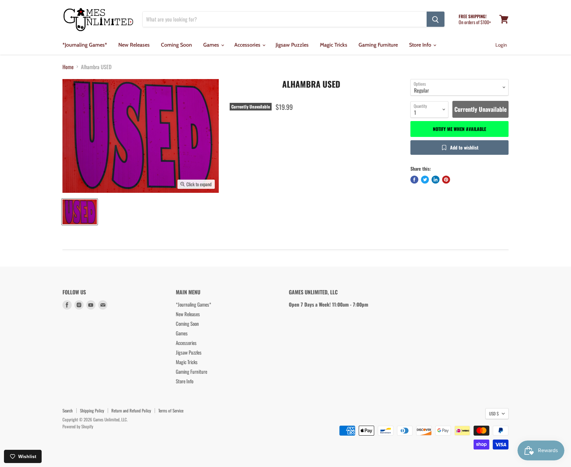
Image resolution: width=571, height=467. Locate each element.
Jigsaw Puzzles (292, 45)
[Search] (435, 19)
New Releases (134, 45)
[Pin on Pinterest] (446, 180)
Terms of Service (170, 410)
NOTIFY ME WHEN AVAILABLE (459, 128)
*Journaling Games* (84, 45)
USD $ (494, 413)
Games (211, 45)
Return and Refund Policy (131, 410)
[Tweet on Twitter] (425, 180)
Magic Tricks (333, 45)
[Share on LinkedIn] (435, 180)
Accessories (248, 45)
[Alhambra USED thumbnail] (79, 212)
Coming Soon (176, 45)
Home (68, 67)
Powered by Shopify (77, 426)
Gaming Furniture (378, 45)
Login (501, 45)
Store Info (421, 45)
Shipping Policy (92, 410)
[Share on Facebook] (414, 180)
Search (67, 410)
